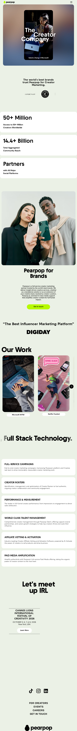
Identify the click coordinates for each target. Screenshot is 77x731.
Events (38, 706)
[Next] (71, 387)
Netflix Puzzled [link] (54, 414)
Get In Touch (38, 714)
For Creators (38, 703)
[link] (18, 415)
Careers (38, 710)
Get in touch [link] (38, 307)
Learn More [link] (24, 630)
